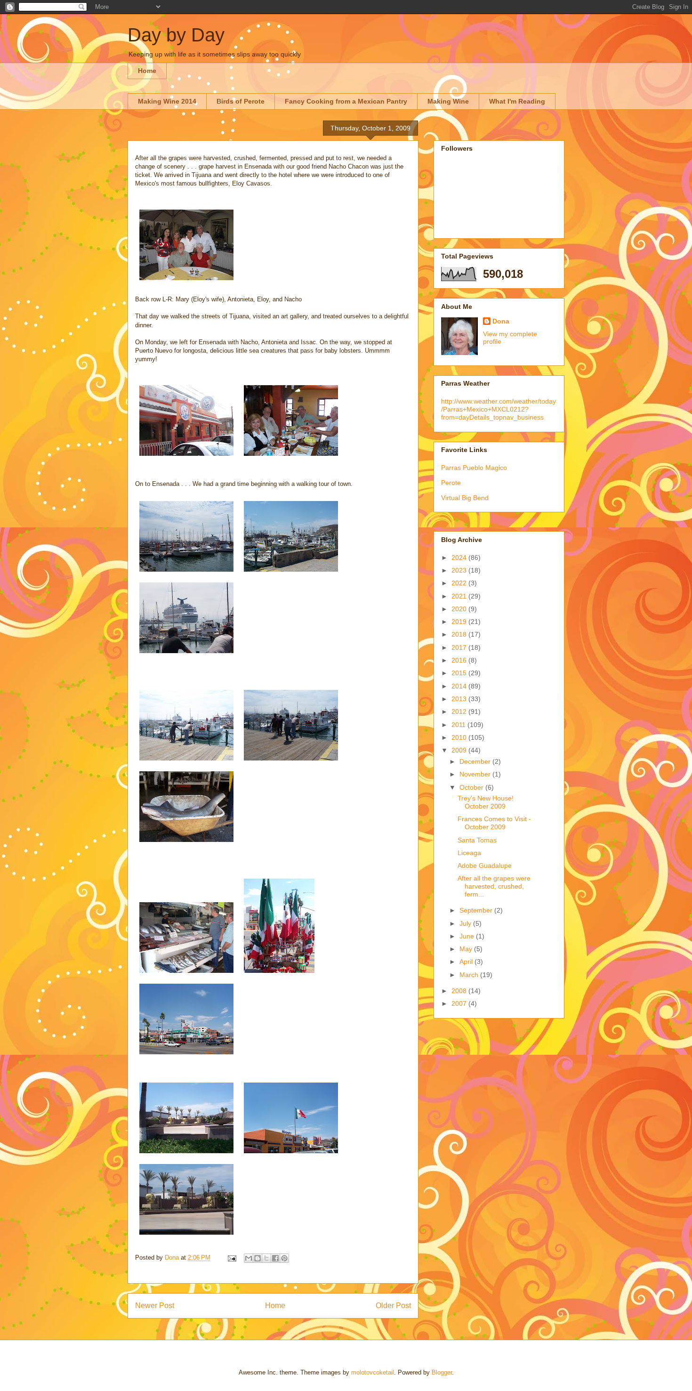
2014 (459, 686)
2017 (459, 647)
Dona (500, 321)
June (467, 936)
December (475, 761)
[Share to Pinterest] (284, 1258)
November (475, 774)
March (469, 975)
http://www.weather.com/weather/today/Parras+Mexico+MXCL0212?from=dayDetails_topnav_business (498, 409)
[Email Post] (231, 1257)
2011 (459, 724)
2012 (459, 711)
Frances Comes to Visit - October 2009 (494, 823)
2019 (459, 621)
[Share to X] (266, 1258)
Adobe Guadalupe (485, 865)
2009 (459, 750)
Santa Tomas (477, 840)
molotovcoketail (372, 1372)
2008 (459, 991)
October (472, 787)
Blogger (442, 1372)
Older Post (393, 1306)
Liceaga (469, 853)
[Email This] (248, 1258)
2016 (459, 660)
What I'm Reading (517, 101)
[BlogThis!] (257, 1258)
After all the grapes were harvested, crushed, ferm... (494, 886)
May (466, 949)
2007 (459, 1003)
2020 (459, 609)
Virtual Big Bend (465, 497)
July (466, 923)
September (476, 910)
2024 (459, 557)
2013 (459, 699)
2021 (459, 596)
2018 (459, 634)
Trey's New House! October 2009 (486, 802)
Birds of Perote (241, 101)
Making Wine (448, 101)
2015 (459, 673)
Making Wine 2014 (167, 101)
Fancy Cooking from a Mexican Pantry (346, 101)
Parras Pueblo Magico (474, 467)
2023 (459, 570)
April (467, 961)
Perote (451, 482)
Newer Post (154, 1306)
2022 (459, 583)
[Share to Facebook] (275, 1258)
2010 (459, 737)
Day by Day (176, 34)
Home (147, 70)
